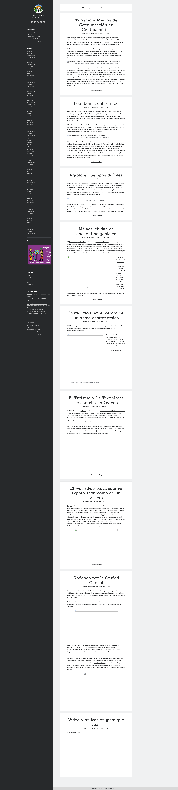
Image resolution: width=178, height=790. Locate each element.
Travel (28, 275)
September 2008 (31, 233)
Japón (123, 519)
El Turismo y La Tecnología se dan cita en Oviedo (96, 400)
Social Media (30, 277)
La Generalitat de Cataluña (85, 591)
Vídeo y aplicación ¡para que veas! (96, 722)
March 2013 (30, 122)
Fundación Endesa (86, 125)
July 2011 (29, 167)
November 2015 (31, 82)
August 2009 (30, 213)
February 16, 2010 (105, 586)
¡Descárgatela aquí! (73, 732)
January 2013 (30, 127)
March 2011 (30, 176)
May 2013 (29, 118)
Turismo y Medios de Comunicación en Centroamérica (96, 25)
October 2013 (30, 106)
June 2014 (29, 93)
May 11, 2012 (105, 179)
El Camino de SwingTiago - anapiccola (36, 313)
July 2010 (29, 191)
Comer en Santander (32, 294)
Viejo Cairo (90, 204)
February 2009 (30, 225)
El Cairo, (83, 185)
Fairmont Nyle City (98, 192)
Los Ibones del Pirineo (96, 103)
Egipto (80, 183)
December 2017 (31, 55)
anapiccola (38, 15)
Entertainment (30, 284)
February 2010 (30, 202)
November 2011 (31, 158)
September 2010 (31, 187)
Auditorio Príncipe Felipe (107, 426)
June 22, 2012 (105, 107)
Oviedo (119, 426)
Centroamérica (96, 74)
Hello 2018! (30, 34)
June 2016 (29, 71)
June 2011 (29, 169)
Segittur (97, 415)
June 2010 (29, 193)
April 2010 (29, 198)
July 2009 (29, 216)
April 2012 (29, 147)
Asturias (83, 411)
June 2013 (29, 115)
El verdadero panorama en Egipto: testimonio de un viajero (96, 493)
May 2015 (29, 89)
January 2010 (30, 204)
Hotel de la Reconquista (116, 428)
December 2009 (31, 207)
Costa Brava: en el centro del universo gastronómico (96, 315)
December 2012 (31, 129)
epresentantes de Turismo (76, 417)
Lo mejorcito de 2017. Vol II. (33, 36)
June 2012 (29, 142)
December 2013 (31, 102)
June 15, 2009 (105, 728)
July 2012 (29, 140)
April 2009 (29, 222)
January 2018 (30, 53)
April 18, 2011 (104, 406)
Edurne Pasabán (111, 146)
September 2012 (31, 135)
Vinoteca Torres (99, 663)
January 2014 (30, 100)
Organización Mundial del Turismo (113, 204)
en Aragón (89, 111)
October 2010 (30, 184)
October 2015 (30, 84)
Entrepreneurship (31, 280)
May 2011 (29, 171)
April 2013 (29, 120)
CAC (121, 271)
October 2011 (30, 160)
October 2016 (30, 66)
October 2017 (30, 60)
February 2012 (30, 151)
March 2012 (30, 149)
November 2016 (31, 64)
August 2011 (30, 164)
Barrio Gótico (81, 647)
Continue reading (96, 90)
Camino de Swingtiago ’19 (33, 32)
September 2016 (31, 69)
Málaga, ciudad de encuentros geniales (96, 231)
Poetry (28, 282)
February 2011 (30, 178)
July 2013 (29, 113)
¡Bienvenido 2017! (31, 315)
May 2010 (29, 196)
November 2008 (31, 229)
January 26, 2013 (105, 33)
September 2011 (31, 162)
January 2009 (30, 227)
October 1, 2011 (105, 237)
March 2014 (30, 95)
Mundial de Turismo (102, 242)
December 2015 (31, 80)
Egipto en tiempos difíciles (96, 175)
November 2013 (31, 104)
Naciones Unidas (111, 207)
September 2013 (31, 109)
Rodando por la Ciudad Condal (96, 580)
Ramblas (70, 647)
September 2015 (31, 86)
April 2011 (29, 173)
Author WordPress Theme (98, 788)
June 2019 (29, 51)
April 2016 (29, 73)
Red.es (115, 415)
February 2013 (30, 124)
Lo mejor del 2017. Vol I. (32, 38)
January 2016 (30, 78)
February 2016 (30, 75)
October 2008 (30, 231)
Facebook (109, 415)
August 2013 (30, 111)
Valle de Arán (114, 144)
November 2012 (31, 131)
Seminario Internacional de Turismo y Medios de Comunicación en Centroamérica (94, 40)
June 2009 (29, 218)
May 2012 (29, 144)
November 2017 (31, 57)
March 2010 (30, 200)
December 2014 (31, 91)
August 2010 (30, 189)
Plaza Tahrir (82, 190)
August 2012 (30, 138)
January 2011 (30, 180)
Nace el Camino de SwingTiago (34, 41)
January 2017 (30, 62)
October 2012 (30, 133)
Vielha (105, 144)
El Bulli (116, 337)
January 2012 (30, 153)
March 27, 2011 (105, 501)
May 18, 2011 (105, 321)
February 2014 (30, 98)
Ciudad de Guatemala (92, 38)
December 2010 (31, 182)
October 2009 (30, 209)
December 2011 (31, 155)
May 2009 (29, 220)
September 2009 (31, 211)
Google (102, 415)
